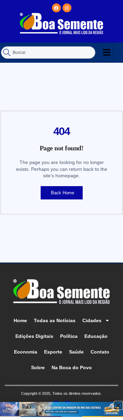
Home (20, 320)
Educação (96, 336)
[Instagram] (67, 7)
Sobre (38, 367)
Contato (100, 352)
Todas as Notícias (55, 320)
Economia (25, 352)
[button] (118, 405)
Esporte (53, 352)
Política (69, 336)
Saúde (76, 352)
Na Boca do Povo (72, 367)
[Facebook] (56, 7)
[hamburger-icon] (105, 53)
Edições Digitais (34, 336)
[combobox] (48, 52)
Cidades (91, 320)
